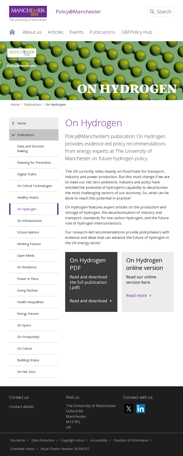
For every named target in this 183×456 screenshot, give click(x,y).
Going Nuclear (27, 290)
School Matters (28, 232)
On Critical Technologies (34, 186)
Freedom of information (131, 440)
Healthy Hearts (28, 197)
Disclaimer (17, 440)
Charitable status (22, 449)
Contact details (21, 406)
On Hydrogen (56, 104)
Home (12, 31)
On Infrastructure (29, 221)
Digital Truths (27, 174)
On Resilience (27, 267)
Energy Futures (28, 313)
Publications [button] (102, 32)
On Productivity (28, 337)
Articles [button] (55, 32)
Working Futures (29, 244)
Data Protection (43, 440)
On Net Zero (26, 372)
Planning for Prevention (34, 162)
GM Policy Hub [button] (137, 32)
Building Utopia (28, 360)
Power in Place (28, 279)
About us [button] (32, 32)
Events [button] (76, 32)
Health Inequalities (30, 302)
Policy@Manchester (78, 11)
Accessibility (99, 440)
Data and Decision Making (30, 148)
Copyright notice (72, 440)
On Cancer (24, 348)
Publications (32, 104)
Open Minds (26, 255)
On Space (24, 325)
